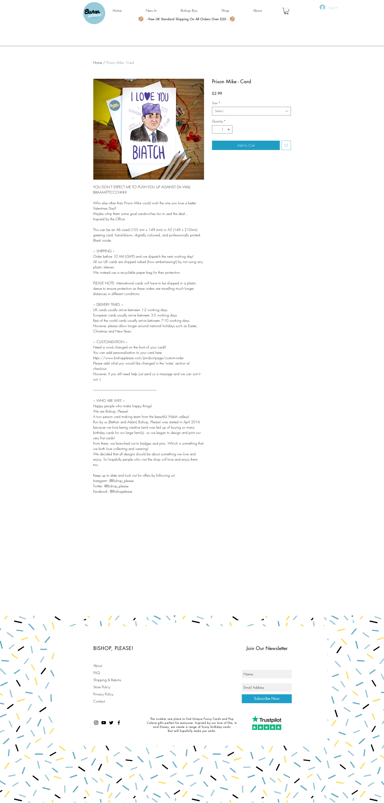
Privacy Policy (103, 694)
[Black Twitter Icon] (111, 722)
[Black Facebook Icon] (119, 722)
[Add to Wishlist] (286, 145)
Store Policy (101, 687)
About (97, 665)
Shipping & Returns (107, 679)
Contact (99, 701)
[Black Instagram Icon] (96, 722)
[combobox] (251, 111)
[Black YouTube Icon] (103, 722)
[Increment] (229, 129)
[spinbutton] (222, 129)
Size (216, 103)
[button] (286, 11)
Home (97, 62)
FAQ (96, 672)
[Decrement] (215, 129)
